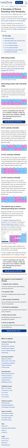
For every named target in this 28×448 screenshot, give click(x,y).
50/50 (17, 6)
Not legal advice (5, 445)
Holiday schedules (6, 365)
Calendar (3, 346)
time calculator (11, 346)
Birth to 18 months (6, 388)
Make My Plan (19, 2)
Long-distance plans (6, 378)
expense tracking (10, 350)
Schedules (11, 6)
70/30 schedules (21, 20)
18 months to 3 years (6, 390)
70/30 (10, 361)
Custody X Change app (10, 220)
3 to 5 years (4, 392)
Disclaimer (4, 443)
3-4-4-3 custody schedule (11, 45)
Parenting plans (5, 403)
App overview (5, 344)
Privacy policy (5, 438)
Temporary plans (5, 380)
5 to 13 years (4, 394)
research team (8, 14)
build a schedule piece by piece (9, 224)
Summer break (5, 367)
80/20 (13, 361)
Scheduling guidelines (7, 405)
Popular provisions (6, 375)
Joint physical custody (7, 413)
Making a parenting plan (7, 373)
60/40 (6, 361)
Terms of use (4, 440)
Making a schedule (6, 359)
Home (2, 6)
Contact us (4, 432)
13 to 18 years (5, 397)
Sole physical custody (7, 415)
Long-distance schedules (8, 363)
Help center (4, 426)
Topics (6, 6)
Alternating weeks (9, 38)
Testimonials (4, 352)
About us (3, 430)
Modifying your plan (6, 382)
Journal (3, 350)
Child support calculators (8, 407)
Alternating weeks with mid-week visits (14, 40)
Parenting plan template (7, 348)
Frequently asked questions (8, 428)
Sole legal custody (6, 420)
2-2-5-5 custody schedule (11, 47)
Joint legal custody (6, 417)
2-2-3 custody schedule (10, 43)
